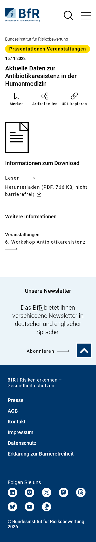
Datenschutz (22, 443)
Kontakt (17, 422)
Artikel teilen (45, 104)
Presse (16, 400)
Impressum (20, 432)
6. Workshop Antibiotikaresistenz (45, 242)
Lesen (12, 178)
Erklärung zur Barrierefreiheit (41, 454)
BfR (37, 307)
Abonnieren (41, 351)
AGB (13, 411)
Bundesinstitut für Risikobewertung (36, 39)
